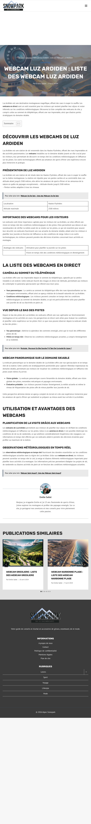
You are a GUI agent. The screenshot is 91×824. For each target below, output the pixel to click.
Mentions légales (45, 654)
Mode (45, 693)
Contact (46, 647)
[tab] (41, 591)
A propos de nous (45, 643)
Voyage (45, 683)
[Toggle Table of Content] (17, 124)
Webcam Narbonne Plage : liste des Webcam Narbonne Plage (67, 575)
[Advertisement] (45, 28)
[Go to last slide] (6, 564)
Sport (45, 677)
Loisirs (43, 672)
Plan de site (45, 658)
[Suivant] (85, 564)
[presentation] (23, 553)
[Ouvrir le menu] (86, 6)
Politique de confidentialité (45, 651)
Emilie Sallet (41, 84)
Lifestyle (45, 62)
